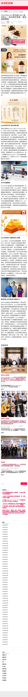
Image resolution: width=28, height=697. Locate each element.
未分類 (3, 666)
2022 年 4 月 (4, 637)
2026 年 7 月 (4, 527)
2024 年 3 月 (4, 591)
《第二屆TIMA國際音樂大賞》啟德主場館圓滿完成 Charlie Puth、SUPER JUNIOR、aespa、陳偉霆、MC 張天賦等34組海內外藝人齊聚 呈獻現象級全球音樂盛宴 (13, 505)
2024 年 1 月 (4, 596)
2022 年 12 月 (5, 626)
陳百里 (8, 468)
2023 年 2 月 (4, 621)
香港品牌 (11, 468)
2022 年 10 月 (5, 630)
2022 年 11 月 (5, 628)
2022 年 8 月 (4, 635)
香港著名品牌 (16, 468)
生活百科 (4, 675)
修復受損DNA (20, 21)
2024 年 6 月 (4, 584)
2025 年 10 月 (5, 548)
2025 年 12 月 (5, 543)
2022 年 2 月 (4, 642)
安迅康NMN (8, 23)
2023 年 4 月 (4, 616)
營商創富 (8, 21)
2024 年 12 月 (5, 571)
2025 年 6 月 (4, 557)
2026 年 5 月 (4, 532)
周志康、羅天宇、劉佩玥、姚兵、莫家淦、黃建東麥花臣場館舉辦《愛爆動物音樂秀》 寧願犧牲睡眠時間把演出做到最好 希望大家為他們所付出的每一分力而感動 (13, 512)
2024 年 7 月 (4, 582)
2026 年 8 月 (4, 525)
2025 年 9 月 (4, 550)
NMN (16, 21)
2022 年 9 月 (4, 632)
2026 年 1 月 (4, 541)
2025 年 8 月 (4, 552)
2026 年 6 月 (4, 529)
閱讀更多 (2, 474)
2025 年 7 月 (4, 554)
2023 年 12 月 (5, 598)
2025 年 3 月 (4, 564)
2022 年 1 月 (4, 644)
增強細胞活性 (3, 23)
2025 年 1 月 (4, 568)
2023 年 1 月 (4, 623)
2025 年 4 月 (4, 561)
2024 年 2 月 (4, 593)
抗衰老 (12, 23)
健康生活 (4, 655)
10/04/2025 (3, 468)
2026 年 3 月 (4, 536)
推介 (3, 661)
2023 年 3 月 (4, 619)
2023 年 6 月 (4, 612)
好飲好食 (4, 659)
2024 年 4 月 (4, 589)
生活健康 (4, 673)
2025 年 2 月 (4, 566)
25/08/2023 (3, 21)
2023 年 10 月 (5, 603)
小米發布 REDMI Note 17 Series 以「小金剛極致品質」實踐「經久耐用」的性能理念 (13, 500)
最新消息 (4, 664)
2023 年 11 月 (5, 600)
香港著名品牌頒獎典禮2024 (5, 469)
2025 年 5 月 (4, 559)
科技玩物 (4, 678)
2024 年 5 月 (4, 587)
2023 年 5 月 (4, 614)
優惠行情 (4, 657)
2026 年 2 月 (4, 538)
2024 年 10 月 (5, 575)
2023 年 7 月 (4, 610)
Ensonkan (12, 21)
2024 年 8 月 (4, 580)
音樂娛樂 (4, 680)
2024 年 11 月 (5, 573)
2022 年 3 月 (4, 639)
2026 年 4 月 (4, 534)
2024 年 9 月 (4, 577)
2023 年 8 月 (4, 607)
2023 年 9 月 (4, 605)
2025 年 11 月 (5, 545)
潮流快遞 (4, 668)
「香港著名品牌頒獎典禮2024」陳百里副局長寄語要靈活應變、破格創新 (13, 465)
